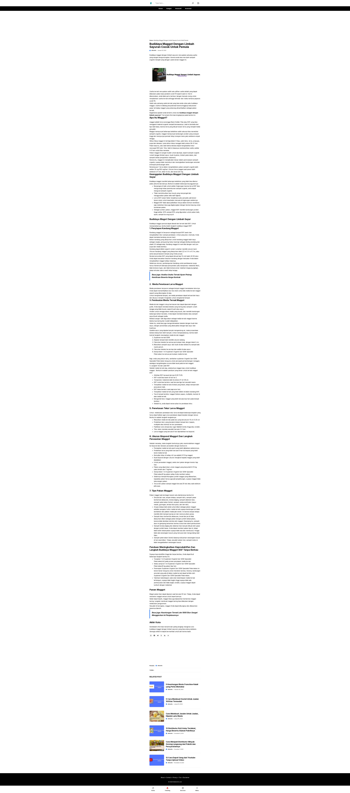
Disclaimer (186, 777)
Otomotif (178, 8)
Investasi (188, 8)
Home (161, 8)
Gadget (169, 8)
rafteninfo (153, 50)
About (163, 777)
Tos (180, 777)
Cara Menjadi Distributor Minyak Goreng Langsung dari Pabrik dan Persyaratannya (181, 744)
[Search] (193, 3)
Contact (168, 777)
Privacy (175, 777)
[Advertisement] (175, 26)
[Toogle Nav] (198, 3)
